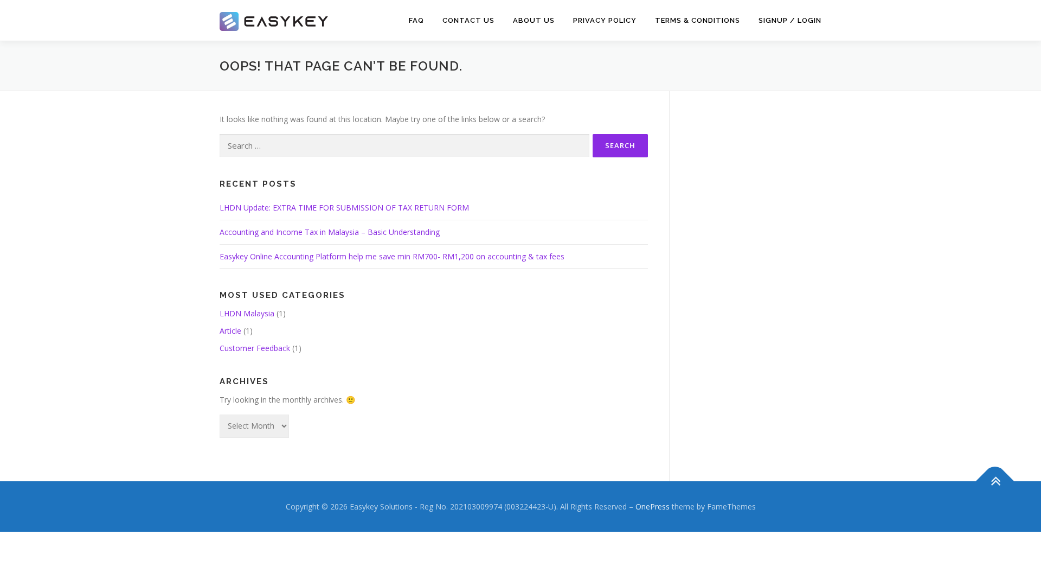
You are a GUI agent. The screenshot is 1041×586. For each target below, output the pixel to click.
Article (230, 331)
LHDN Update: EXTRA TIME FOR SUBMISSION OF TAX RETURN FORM (344, 207)
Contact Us (468, 20)
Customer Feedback (255, 348)
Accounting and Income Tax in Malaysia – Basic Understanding (330, 232)
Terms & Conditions (697, 20)
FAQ (416, 20)
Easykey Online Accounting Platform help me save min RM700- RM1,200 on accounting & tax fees (392, 256)
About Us (534, 20)
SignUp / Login (790, 20)
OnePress (652, 506)
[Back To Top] (995, 481)
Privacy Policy (605, 20)
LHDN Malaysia (247, 313)
